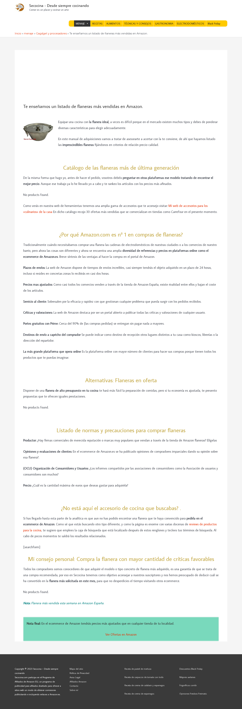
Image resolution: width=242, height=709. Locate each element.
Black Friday (214, 23)
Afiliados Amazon (78, 681)
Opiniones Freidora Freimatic (193, 693)
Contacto (74, 685)
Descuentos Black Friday (190, 668)
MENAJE (80, 23)
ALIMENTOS (113, 23)
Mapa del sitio (76, 668)
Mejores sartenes (187, 677)
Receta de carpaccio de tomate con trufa (144, 677)
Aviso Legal (75, 677)
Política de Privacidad (79, 673)
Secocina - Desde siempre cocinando (59, 5)
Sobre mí (74, 690)
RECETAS (97, 23)
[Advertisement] (121, 77)
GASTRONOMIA (164, 23)
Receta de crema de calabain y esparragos (144, 685)
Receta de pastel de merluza (138, 668)
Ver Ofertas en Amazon (121, 634)
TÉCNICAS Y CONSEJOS (137, 23)
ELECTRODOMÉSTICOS (190, 23)
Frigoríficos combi (188, 685)
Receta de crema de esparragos (139, 693)
